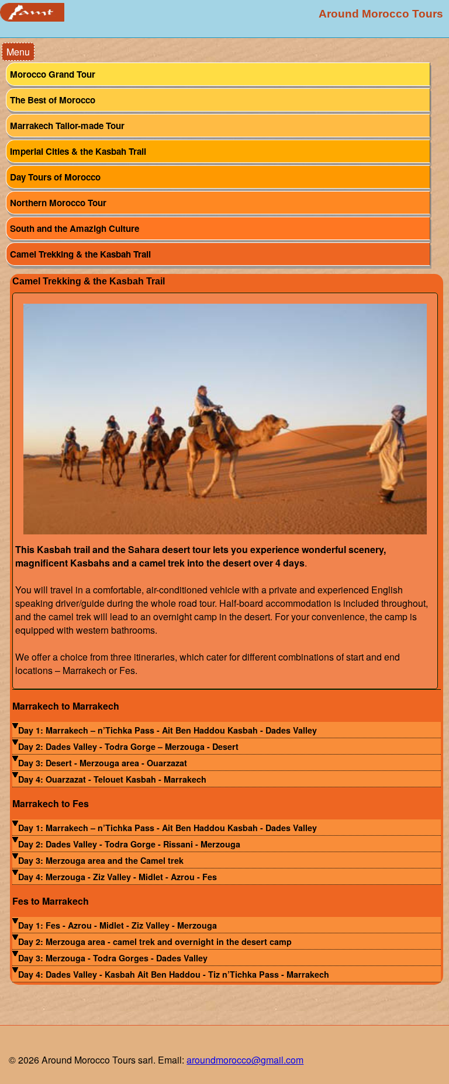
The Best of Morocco (52, 99)
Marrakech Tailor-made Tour (67, 125)
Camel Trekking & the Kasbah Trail (80, 254)
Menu (18, 51)
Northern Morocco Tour (58, 202)
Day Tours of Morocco (55, 177)
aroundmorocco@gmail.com (244, 1059)
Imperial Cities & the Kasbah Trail (78, 151)
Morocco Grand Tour (52, 74)
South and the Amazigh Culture (74, 228)
